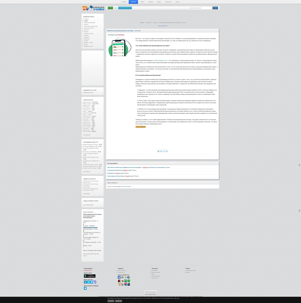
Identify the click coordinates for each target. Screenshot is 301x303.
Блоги (153, 274)
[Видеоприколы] (122, 282)
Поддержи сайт (88, 46)
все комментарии (88, 205)
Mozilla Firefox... (87, 182)
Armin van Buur (86, 117)
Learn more (177, 298)
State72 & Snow (87, 123)
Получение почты (122, 270)
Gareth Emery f (86, 105)
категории (161, 26)
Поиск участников (156, 276)
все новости (86, 171)
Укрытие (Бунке (87, 131)
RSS (166, 26)
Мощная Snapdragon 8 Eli (90, 166)
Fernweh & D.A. (86, 122)
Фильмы (86, 35)
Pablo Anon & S (86, 108)
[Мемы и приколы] (122, 277)
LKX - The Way (86, 126)
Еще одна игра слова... (89, 190)
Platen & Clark (86, 130)
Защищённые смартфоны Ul (91, 161)
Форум (177, 2)
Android (150, 2)
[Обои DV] (125, 285)
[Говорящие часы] (119, 280)
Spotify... (85, 114)
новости (95, 142)
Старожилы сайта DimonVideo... (91, 184)
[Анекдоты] (125, 282)
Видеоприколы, (87, 102)
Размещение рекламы (191, 270)
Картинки (86, 39)
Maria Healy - (86, 119)
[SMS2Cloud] (128, 277)
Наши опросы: (88, 212)
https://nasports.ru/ (160, 60)
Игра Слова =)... (87, 187)
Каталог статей (88, 42)
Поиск (85, 44)
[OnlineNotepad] (119, 277)
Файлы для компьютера (91, 26)
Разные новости (88, 33)
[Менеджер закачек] (128, 280)
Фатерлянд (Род (87, 116)
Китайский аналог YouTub (90, 164)
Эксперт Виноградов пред (90, 157)
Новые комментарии (90, 201)
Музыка (86, 31)
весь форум (86, 193)
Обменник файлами (89, 22)
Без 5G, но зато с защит (90, 168)
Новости (133, 2)
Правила (188, 272)
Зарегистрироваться (125, 8)
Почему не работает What (90, 148)
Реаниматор (154, 270)
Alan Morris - (86, 128)
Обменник (168, 2)
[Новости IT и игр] (122, 285)
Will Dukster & (86, 106)
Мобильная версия (150, 292)
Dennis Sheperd (87, 125)
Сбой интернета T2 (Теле (90, 144)
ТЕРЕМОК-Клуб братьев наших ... (91, 181)
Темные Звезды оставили (90, 153)
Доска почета (155, 278)
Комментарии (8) (88, 254)
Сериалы (86, 37)
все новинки (86, 135)
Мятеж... (85, 111)
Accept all (110, 301)
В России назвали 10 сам (90, 146)
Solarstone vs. (86, 120)
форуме (93, 179)
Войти (110, 8)
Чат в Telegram (140, 127)
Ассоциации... (86, 185)
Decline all (118, 301)
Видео (159, 2)
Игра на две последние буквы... (91, 188)
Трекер (142, 2)
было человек (126, 186)
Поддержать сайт (89, 90)
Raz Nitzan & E (86, 109)
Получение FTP (121, 272)
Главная (124, 2)
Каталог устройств (156, 272)
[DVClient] (125, 277)
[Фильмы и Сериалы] (128, 285)
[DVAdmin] (119, 284)
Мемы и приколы (87, 103)
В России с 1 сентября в (90, 151)
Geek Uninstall (86, 113)
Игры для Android (89, 28)
